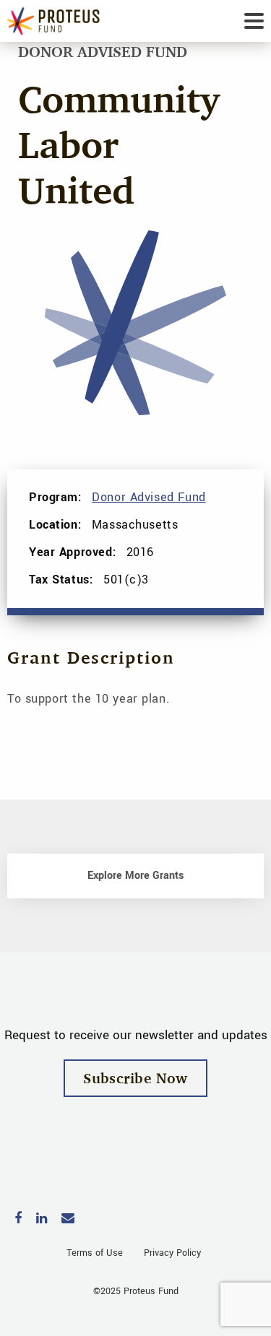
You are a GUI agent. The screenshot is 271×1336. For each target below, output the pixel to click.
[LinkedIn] (41, 1219)
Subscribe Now (135, 1078)
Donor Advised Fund (148, 497)
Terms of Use (94, 1252)
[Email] (68, 1219)
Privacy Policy (172, 1252)
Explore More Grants (135, 875)
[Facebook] (18, 1219)
